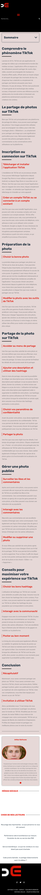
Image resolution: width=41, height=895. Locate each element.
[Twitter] (20, 882)
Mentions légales (19, 892)
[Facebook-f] (16, 882)
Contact (21, 889)
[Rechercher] (39, 18)
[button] (18, 15)
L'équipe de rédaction (32, 892)
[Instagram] (24, 882)
